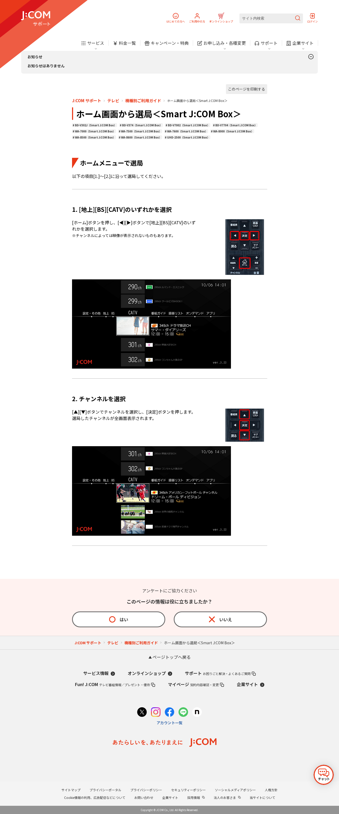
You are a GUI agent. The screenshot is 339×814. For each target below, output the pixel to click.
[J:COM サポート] (36, 18)
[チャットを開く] (324, 775)
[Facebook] (169, 712)
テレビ (113, 100)
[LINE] (183, 712)
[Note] (197, 712)
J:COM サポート (86, 100)
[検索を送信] (297, 18)
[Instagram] (155, 712)
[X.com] (142, 712)
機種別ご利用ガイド (143, 100)
